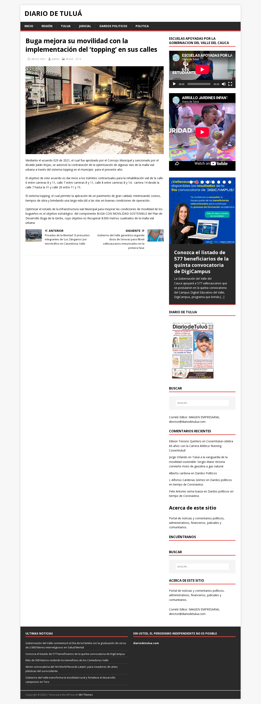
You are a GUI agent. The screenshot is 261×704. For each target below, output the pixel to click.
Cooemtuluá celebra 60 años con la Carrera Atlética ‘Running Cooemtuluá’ (201, 445)
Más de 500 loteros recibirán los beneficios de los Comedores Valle (66, 660)
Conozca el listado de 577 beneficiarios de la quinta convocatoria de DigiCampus (75, 654)
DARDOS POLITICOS (113, 26)
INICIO (28, 26)
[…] (222, 297)
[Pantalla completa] (230, 84)
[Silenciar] (224, 84)
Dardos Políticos (206, 473)
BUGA (69, 59)
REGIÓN (47, 26)
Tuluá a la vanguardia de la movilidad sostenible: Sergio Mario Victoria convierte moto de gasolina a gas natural (198, 461)
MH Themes (86, 694)
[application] (202, 69)
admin (55, 59)
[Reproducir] (174, 84)
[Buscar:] (202, 402)
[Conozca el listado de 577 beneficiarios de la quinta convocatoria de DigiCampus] (202, 210)
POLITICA (142, 26)
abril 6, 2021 (38, 59)
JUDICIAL (85, 26)
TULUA (66, 26)
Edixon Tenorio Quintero (185, 441)
